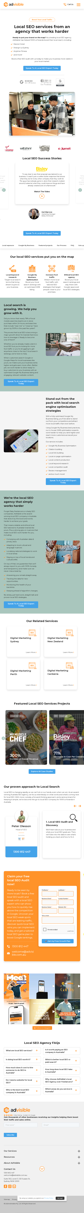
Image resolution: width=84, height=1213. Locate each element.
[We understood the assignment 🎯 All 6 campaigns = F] (42, 1011)
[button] (58, 941)
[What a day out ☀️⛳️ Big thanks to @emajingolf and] (67, 986)
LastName (61, 890)
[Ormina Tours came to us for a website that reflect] (42, 986)
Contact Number (63, 898)
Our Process (61, 245)
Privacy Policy (17, 1199)
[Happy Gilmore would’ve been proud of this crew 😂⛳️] (67, 1011)
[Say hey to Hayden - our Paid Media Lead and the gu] (16, 986)
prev (4, 190)
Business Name (47, 907)
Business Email (47, 898)
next (80, 190)
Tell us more (45, 915)
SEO (21, 716)
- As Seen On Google (28, 1115)
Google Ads (14, 716)
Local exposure (8, 245)
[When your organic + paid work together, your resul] (16, 1011)
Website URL (62, 907)
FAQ (72, 245)
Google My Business (26, 245)
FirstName (45, 890)
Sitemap (7, 1199)
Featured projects (45, 245)
